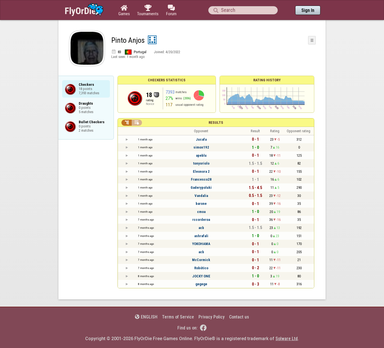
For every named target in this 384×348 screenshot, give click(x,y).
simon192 (201, 147)
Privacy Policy (211, 317)
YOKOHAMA (201, 244)
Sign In (307, 10)
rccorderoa (201, 219)
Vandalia (201, 196)
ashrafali (201, 236)
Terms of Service (178, 317)
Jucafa (201, 139)
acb (201, 228)
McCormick (201, 260)
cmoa (201, 212)
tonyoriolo (201, 163)
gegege (201, 284)
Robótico (201, 268)
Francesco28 (201, 179)
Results (216, 122)
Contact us (239, 317)
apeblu (201, 155)
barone (201, 203)
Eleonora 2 (201, 171)
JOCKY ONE (201, 276)
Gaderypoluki (201, 187)
